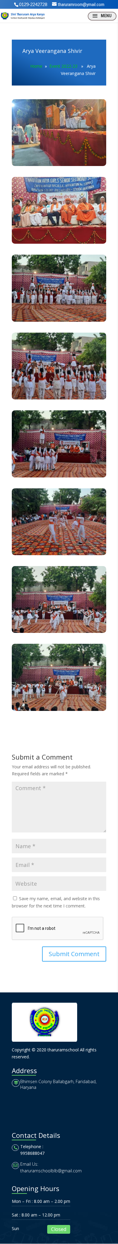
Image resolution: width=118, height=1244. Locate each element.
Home (36, 66)
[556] (59, 166)
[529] (59, 399)
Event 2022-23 (63, 66)
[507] (59, 633)
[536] (59, 321)
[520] (59, 477)
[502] (59, 711)
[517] (59, 555)
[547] (59, 243)
